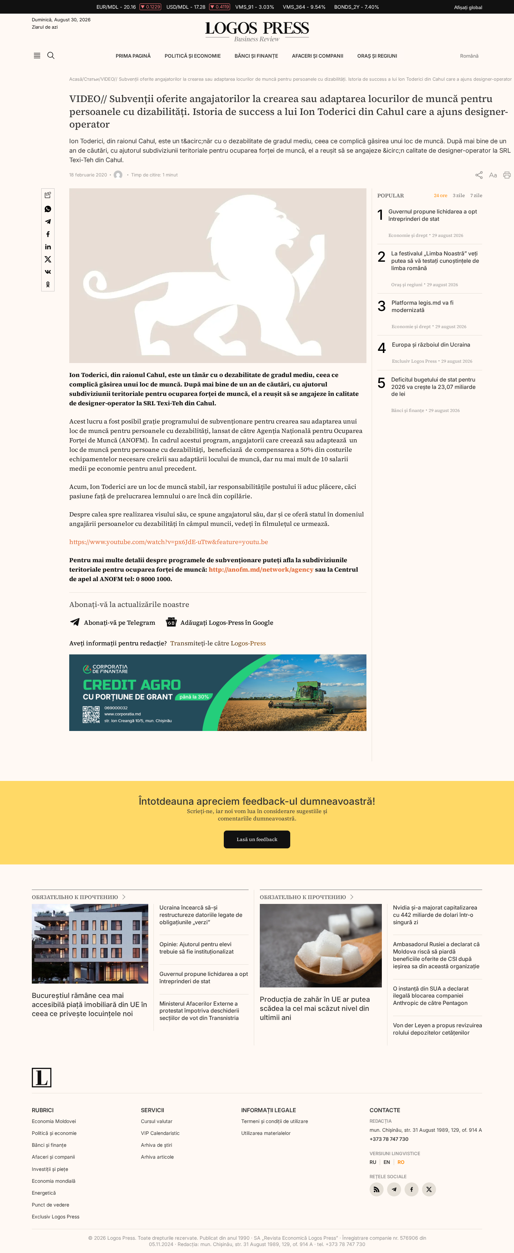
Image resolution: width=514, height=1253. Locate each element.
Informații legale (268, 1110)
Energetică (44, 1193)
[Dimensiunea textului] (493, 175)
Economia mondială (54, 1181)
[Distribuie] (479, 175)
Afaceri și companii (317, 56)
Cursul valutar (156, 1121)
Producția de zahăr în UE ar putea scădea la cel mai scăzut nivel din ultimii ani (315, 1008)
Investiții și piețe (50, 1169)
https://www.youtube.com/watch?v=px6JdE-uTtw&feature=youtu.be (168, 541)
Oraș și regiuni (377, 56)
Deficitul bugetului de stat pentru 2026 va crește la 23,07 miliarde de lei (433, 387)
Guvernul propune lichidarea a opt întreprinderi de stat (432, 215)
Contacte (385, 1110)
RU (373, 1162)
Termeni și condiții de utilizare (274, 1121)
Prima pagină (133, 56)
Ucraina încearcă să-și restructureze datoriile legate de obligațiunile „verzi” (200, 915)
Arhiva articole (157, 1157)
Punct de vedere (50, 1205)
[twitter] (429, 1189)
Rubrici (42, 1110)
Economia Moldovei (54, 1121)
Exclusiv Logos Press (55, 1216)
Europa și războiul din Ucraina (431, 344)
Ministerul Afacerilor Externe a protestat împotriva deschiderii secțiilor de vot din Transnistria (199, 1011)
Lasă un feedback (257, 839)
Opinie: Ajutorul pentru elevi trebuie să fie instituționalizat (196, 948)
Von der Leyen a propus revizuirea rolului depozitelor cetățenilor (437, 1029)
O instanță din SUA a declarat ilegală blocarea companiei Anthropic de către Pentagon (431, 996)
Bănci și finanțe (256, 56)
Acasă (75, 79)
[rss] (377, 1189)
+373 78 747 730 (389, 1139)
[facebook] (412, 1189)
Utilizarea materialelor (266, 1133)
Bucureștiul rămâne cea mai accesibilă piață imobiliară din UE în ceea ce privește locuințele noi (89, 1004)
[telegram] (394, 1189)
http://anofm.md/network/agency (260, 569)
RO (401, 1162)
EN (387, 1162)
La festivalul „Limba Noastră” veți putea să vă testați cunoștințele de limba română (435, 260)
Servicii (152, 1110)
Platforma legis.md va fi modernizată (423, 306)
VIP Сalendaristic (160, 1133)
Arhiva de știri (156, 1145)
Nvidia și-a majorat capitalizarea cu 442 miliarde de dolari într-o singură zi (435, 915)
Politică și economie (193, 56)
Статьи (91, 79)
